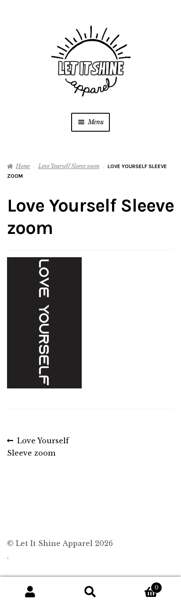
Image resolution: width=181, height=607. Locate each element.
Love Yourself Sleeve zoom (68, 166)
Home (23, 166)
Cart (140, 585)
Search (90, 592)
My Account (30, 592)
